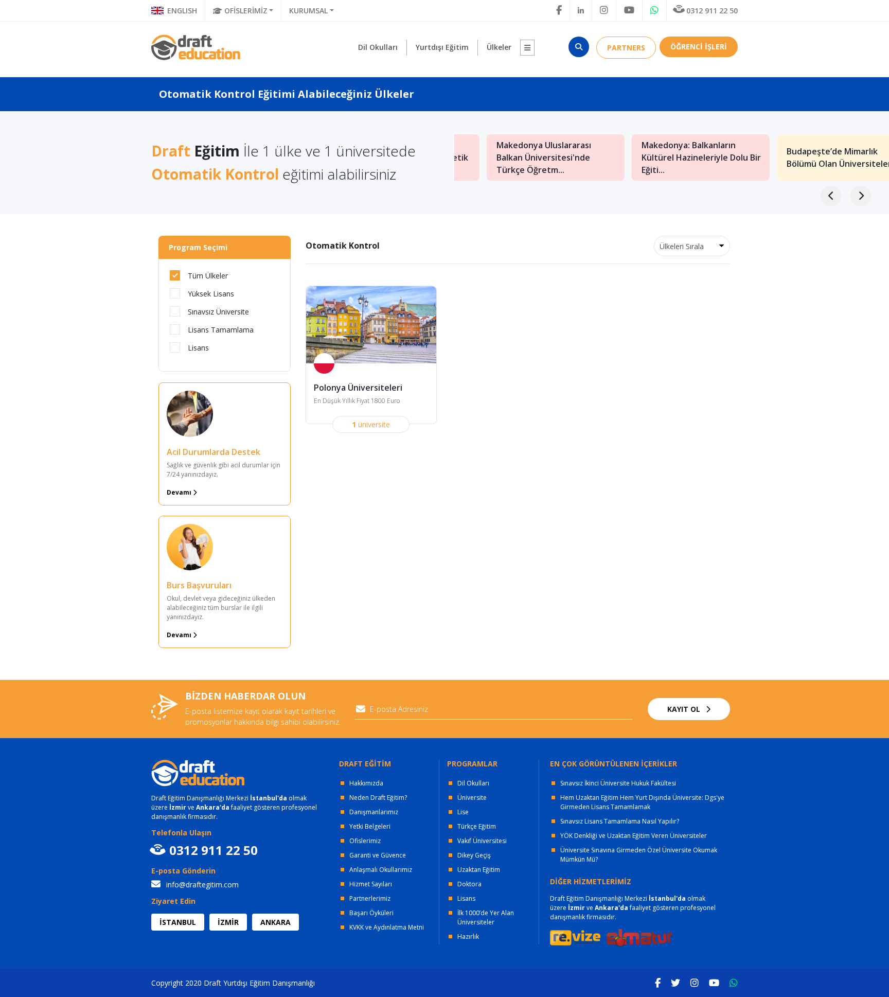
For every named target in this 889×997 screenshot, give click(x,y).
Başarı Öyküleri (371, 912)
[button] (527, 48)
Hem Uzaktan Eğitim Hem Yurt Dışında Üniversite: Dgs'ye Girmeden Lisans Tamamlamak (642, 802)
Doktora (469, 884)
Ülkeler (499, 47)
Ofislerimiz (365, 840)
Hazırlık (468, 936)
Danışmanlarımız (373, 812)
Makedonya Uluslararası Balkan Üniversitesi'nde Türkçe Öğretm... (515, 157)
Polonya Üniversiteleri (358, 387)
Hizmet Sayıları (370, 884)
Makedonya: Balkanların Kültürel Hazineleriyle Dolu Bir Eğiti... (673, 157)
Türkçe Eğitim (476, 826)
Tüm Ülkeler (208, 276)
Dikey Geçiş (474, 855)
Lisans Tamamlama (221, 330)
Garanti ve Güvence (377, 855)
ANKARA (275, 922)
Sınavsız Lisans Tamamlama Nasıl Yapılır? (619, 821)
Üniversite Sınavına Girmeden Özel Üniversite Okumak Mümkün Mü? (638, 855)
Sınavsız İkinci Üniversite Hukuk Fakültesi (618, 783)
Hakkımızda (366, 783)
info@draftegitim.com (201, 884)
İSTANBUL (177, 922)
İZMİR (228, 922)
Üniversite (472, 797)
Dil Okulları (473, 783)
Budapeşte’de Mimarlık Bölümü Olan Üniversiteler (810, 157)
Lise (463, 812)
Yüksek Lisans (211, 294)
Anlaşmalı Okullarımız (380, 869)
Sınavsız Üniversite (218, 312)
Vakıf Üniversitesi (482, 840)
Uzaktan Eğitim (478, 869)
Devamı (180, 492)
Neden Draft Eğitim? (378, 797)
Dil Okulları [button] (378, 47)
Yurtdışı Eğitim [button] (442, 47)
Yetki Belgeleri (369, 826)
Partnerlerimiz (369, 898)
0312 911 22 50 (712, 10)
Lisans (198, 348)
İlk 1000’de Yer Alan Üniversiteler (485, 917)
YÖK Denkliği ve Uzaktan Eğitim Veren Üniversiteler (633, 835)
